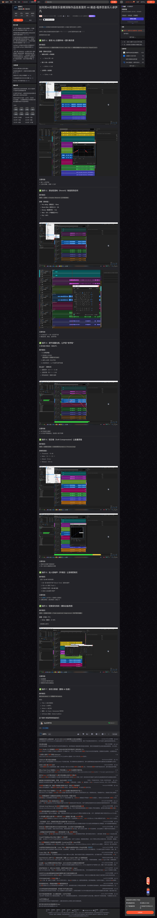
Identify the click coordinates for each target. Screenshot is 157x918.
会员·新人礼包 (129, 2)
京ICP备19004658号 (66, 912)
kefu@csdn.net (88, 910)
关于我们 (48, 910)
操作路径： (126, 33)
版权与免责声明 (89, 914)
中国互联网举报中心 (66, 914)
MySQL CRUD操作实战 (21, 80)
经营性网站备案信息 (88, 912)
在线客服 (96, 910)
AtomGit (25, 2)
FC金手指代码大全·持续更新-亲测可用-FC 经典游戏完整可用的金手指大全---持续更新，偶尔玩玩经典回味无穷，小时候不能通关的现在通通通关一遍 (24, 40)
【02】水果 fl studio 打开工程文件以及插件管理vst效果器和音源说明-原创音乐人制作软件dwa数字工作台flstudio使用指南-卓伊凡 (134, 42)
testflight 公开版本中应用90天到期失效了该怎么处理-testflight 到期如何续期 (24, 47)
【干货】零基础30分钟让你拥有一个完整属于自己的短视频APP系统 (23, 29)
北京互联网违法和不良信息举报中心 (101, 912)
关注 (49, 734)
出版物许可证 (100, 914)
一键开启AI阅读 (132, 18)
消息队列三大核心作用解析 (22, 75)
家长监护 (51, 914)
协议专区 (68, 910)
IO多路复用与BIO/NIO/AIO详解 (23, 78)
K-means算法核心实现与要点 (20, 68)
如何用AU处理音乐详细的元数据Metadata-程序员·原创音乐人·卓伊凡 (134, 45)
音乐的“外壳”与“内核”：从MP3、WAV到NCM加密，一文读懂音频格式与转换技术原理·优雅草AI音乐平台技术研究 (24, 99)
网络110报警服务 (57, 914)
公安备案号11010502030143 (54, 912)
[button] (132, 23)
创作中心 (143, 2)
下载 (15, 2)
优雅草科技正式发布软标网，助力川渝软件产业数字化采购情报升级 (24, 89)
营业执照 (106, 914)
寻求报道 (63, 910)
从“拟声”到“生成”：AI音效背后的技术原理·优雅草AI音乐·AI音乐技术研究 (24, 94)
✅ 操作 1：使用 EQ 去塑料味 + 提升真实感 (133, 30)
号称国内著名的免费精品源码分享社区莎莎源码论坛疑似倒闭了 (24, 33)
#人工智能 (45, 728)
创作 (151, 2)
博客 (11, 2)
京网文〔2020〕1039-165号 (77, 912)
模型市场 (33, 2)
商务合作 (58, 910)
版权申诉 (95, 914)
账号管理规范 (82, 914)
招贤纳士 (53, 910)
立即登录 (140, 912)
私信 (30, 20)
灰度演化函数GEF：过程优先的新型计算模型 (24, 71)
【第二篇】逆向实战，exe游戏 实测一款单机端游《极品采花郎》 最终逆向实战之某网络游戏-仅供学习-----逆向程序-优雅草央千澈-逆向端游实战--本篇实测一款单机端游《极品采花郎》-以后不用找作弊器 (24, 56)
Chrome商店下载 (75, 914)
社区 (19, 2)
